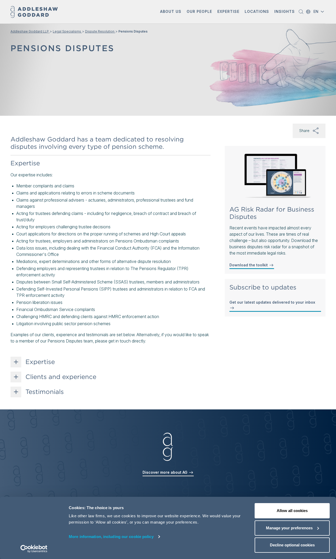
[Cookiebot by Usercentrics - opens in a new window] (34, 549)
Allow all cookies (292, 510)
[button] (171, 12)
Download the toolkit (249, 265)
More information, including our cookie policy (111, 536)
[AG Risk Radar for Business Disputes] (275, 176)
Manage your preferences (289, 528)
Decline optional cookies (292, 545)
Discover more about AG (165, 472)
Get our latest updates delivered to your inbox (272, 302)
